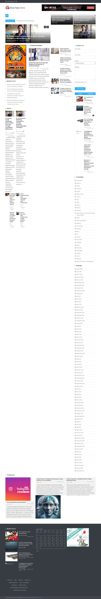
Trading (78, 253)
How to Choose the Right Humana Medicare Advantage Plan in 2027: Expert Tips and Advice (61, 19)
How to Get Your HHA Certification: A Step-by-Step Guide (23, 217)
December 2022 (80, 375)
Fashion (78, 191)
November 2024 (80, 315)
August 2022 (79, 386)
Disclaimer (14, 585)
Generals (78, 210)
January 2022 (79, 405)
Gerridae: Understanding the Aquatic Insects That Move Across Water (16, 85)
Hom (15, 580)
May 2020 (78, 457)
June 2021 (78, 424)
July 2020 (78, 451)
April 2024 (78, 334)
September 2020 (80, 446)
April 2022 (78, 397)
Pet (77, 234)
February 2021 (80, 432)
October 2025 (79, 288)
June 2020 (78, 454)
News (77, 231)
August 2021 (79, 419)
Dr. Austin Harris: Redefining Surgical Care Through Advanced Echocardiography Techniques (21, 123)
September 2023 (80, 353)
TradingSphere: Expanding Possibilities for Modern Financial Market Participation (15, 95)
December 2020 (80, 438)
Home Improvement (81, 220)
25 (41, 544)
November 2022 (80, 378)
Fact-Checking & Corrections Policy (18, 587)
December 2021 (80, 408)
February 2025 (80, 307)
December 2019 (80, 471)
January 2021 (79, 435)
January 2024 (79, 342)
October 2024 (79, 318)
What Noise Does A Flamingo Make (85, 261)
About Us (20, 580)
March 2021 (79, 430)
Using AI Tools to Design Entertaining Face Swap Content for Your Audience (50, 479)
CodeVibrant (39, 597)
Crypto (78, 186)
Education (78, 188)
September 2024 (80, 320)
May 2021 (78, 427)
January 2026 (79, 280)
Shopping (78, 242)
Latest (80, 93)
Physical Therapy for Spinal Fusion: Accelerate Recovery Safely (12, 217)
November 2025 (80, 285)
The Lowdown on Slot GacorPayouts (88, 99)
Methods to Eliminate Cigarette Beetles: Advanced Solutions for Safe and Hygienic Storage (83, 19)
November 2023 (80, 348)
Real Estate (79, 239)
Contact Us (10, 580)
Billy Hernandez (42, 40)
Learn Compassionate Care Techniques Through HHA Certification (23, 198)
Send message (80, 88)
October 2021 (79, 413)
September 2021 (80, 416)
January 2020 (79, 468)
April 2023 (78, 364)
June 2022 (78, 391)
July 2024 (78, 326)
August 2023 (79, 356)
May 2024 (78, 331)
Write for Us (28, 580)
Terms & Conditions (24, 582)
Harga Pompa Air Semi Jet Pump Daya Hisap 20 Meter (85, 214)
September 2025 (80, 290)
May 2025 (78, 301)
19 (45, 542)
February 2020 (80, 465)
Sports (78, 245)
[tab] (80, 93)
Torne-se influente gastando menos (16, 502)
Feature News (79, 194)
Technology (79, 250)
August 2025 (79, 293)
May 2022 (78, 394)
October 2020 (79, 443)
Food (77, 199)
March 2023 (79, 367)
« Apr (37, 551)
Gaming (78, 205)
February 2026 (80, 277)
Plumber (78, 237)
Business (78, 183)
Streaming (79, 248)
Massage (78, 228)
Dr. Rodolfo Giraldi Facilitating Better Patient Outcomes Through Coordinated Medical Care (84, 33)
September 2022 (80, 383)
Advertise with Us (13, 582)
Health (39, 33)
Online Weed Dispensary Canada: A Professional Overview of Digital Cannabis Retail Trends (16, 102)
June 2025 (78, 299)
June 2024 (78, 329)
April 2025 (78, 304)
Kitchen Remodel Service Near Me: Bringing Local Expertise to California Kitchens (38, 64)
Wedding (78, 258)
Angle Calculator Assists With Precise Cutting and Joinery (65, 50)
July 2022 (78, 389)
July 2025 (78, 296)
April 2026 (78, 271)
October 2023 (79, 350)
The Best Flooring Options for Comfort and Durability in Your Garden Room (66, 71)
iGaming (78, 223)
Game (77, 202)
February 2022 (80, 402)
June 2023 (78, 361)
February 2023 (80, 370)
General (78, 207)
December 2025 (80, 282)
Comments (90, 93)
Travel (77, 256)
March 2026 (79, 274)
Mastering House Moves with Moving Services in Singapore (66, 81)
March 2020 (79, 462)
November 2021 (80, 410)
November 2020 (80, 440)
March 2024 (79, 337)
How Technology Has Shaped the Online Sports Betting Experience (15, 90)
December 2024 (80, 312)
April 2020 (78, 460)
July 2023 (78, 359)
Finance (78, 196)
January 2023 (79, 372)
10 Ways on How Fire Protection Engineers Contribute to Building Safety (66, 91)
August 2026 (79, 269)
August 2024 (79, 323)
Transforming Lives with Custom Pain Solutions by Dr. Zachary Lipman (12, 199)
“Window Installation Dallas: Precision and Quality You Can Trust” (65, 60)
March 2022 (79, 400)
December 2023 (80, 345)
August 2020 (79, 449)
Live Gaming (79, 226)
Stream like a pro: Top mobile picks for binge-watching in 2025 (79, 479)
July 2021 (78, 421)
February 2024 (80, 340)
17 (37, 542)
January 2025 (79, 310)
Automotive (79, 180)
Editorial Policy (22, 585)
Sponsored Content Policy (20, 590)
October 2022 (79, 380)
